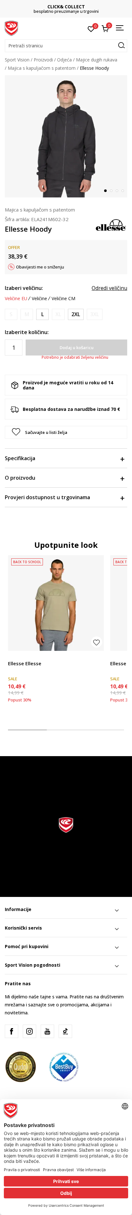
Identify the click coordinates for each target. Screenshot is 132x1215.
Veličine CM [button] (63, 298)
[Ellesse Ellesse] (56, 603)
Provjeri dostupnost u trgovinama (47, 497)
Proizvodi (43, 60)
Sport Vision (17, 60)
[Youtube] (47, 1031)
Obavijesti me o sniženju (40, 267)
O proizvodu (20, 477)
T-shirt (14, 656)
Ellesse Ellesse (24, 663)
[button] (66, 45)
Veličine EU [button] (16, 298)
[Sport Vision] (11, 27)
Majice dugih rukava (96, 60)
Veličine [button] (39, 298)
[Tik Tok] (65, 1031)
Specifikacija (20, 458)
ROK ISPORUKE (71, 6)
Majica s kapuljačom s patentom (42, 68)
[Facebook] (11, 1031)
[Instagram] (29, 1031)
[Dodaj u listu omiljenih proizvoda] (96, 642)
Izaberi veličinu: (24, 288)
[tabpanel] (66, 136)
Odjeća (64, 60)
